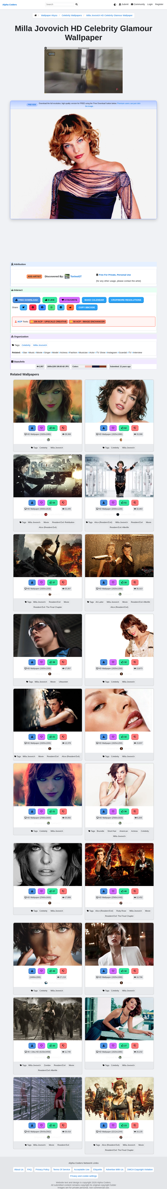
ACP (19, 321)
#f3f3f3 (82, 366)
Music (31, 352)
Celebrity (26, 345)
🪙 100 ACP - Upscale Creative (48, 321)
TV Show (100, 352)
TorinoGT (76, 276)
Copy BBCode (87, 307)
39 (53, 662)
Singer (47, 352)
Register (159, 4)
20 (53, 1045)
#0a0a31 (95, 366)
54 (53, 502)
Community (139, 4)
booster (127, 439)
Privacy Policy (42, 1169)
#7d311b (102, 366)
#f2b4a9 (88, 366)
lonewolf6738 (127, 514)
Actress (63, 352)
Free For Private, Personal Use (115, 275)
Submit (124, 4)
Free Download (27, 300)
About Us (18, 1169)
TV (129, 352)
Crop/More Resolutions (126, 300)
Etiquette (97, 1169)
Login (150, 4)
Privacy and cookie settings (83, 1176)
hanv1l (56, 594)
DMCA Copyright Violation (140, 1169)
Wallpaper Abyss (49, 15)
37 (53, 582)
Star (25, 352)
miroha (56, 673)
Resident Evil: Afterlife (119, 527)
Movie (39, 352)
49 (53, 971)
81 (53, 428)
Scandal (122, 352)
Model (55, 352)
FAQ (29, 1169)
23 (125, 1125)
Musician (83, 352)
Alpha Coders (9, 4)
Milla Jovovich (40, 345)
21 (53, 737)
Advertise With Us (114, 1169)
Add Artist (34, 276)
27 (53, 891)
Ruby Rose (121, 911)
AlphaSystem (56, 982)
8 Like (51, 300)
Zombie (47, 1065)
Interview (137, 352)
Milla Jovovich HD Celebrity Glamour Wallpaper (109, 15)
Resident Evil (137, 522)
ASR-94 (127, 903)
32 (125, 662)
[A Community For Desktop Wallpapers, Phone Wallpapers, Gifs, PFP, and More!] (35, 15)
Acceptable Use (81, 1169)
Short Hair (111, 831)
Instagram (112, 352)
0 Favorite (70, 300)
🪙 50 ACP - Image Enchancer (87, 321)
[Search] (77, 4)
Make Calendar (94, 300)
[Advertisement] (83, 240)
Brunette (100, 831)
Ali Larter (99, 602)
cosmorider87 (56, 514)
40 (125, 891)
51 (125, 502)
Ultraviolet (63, 682)
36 (125, 811)
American (124, 831)
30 (125, 582)
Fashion (73, 352)
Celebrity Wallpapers (72, 15)
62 (125, 428)
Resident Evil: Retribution (63, 522)
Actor (91, 352)
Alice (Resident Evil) (48, 527)
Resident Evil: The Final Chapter (47, 607)
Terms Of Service (61, 1169)
